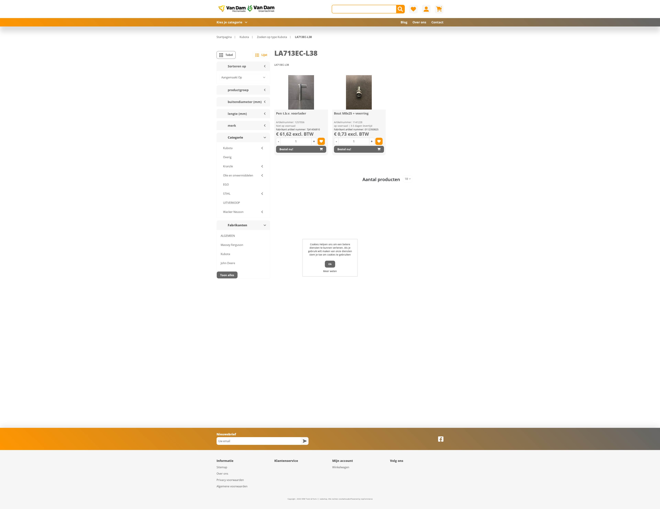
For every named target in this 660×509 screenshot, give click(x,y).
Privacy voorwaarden (230, 480)
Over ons (222, 473)
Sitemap (222, 467)
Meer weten (330, 271)
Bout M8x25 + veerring (351, 113)
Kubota (225, 254)
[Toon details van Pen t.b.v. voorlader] (301, 92)
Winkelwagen (340, 467)
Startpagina (224, 37)
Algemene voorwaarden (232, 486)
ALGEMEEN (228, 236)
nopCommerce (367, 499)
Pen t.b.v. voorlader (291, 113)
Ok (330, 264)
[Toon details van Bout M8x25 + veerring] (359, 92)
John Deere (228, 263)
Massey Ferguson (232, 245)
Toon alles (227, 275)
